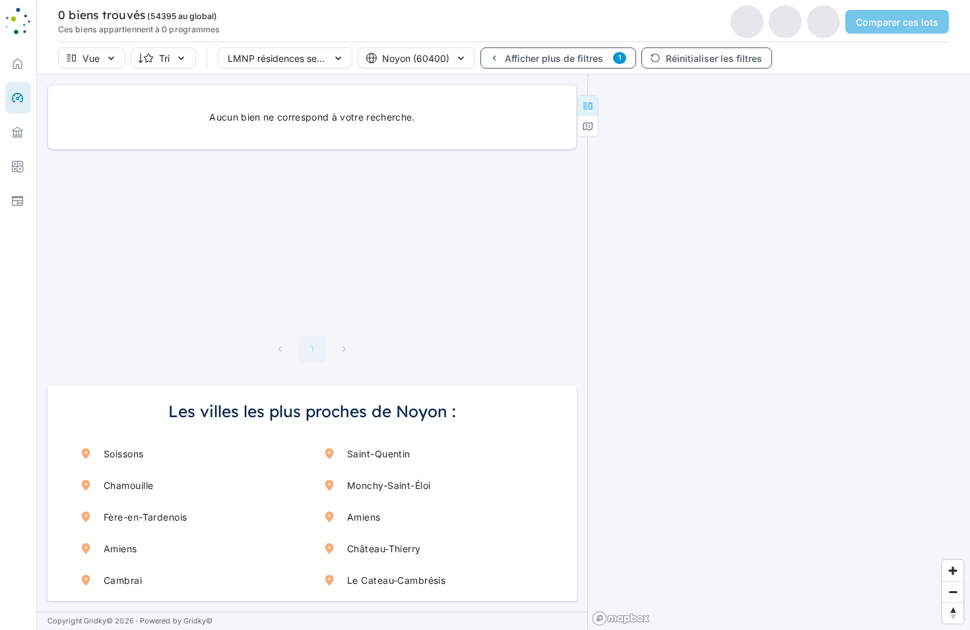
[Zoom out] (952, 591)
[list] (18, 131)
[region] (779, 352)
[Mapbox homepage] (621, 618)
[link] (18, 63)
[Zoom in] (952, 570)
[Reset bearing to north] (952, 612)
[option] (18, 132)
